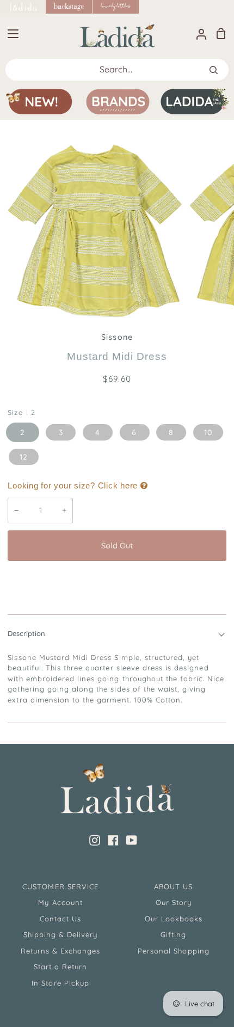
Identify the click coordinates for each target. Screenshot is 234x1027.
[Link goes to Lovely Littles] (116, 7)
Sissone (116, 337)
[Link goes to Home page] (23, 7)
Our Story (174, 902)
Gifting (173, 934)
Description (26, 633)
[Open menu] (10, 34)
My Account (60, 902)
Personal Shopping (174, 950)
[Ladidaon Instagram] (94, 840)
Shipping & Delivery (60, 934)
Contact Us (60, 918)
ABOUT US (173, 886)
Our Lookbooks (174, 918)
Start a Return (61, 966)
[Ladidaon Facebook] (113, 840)
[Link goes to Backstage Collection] (69, 7)
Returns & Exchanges (61, 950)
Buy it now (117, 581)
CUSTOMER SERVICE (60, 886)
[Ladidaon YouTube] (131, 840)
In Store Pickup (60, 983)
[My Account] (197, 33)
